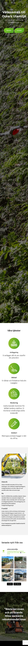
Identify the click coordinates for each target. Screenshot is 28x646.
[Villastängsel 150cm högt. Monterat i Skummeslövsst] (8, 562)
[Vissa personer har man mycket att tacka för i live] (8, 575)
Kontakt (19, 30)
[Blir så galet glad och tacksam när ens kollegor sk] (20, 562)
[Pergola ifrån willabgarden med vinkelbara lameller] (20, 575)
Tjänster (8, 30)
